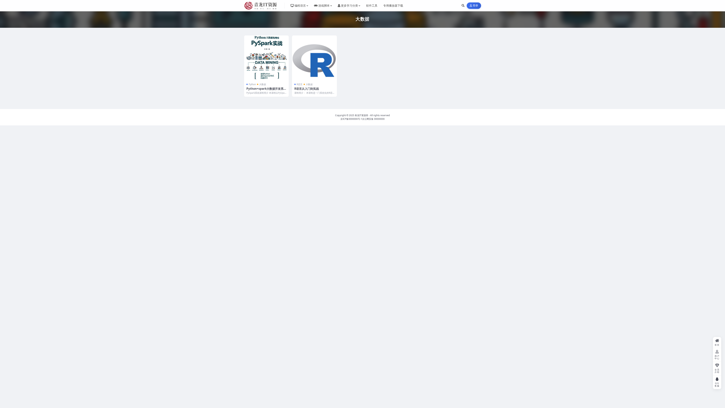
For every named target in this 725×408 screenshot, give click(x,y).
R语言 (299, 84)
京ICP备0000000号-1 (351, 119)
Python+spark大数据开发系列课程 (266, 90)
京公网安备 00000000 (373, 119)
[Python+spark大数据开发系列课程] (266, 58)
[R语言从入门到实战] (314, 58)
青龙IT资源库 (361, 115)
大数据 (262, 84)
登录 (475, 5)
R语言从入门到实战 (306, 88)
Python (252, 84)
